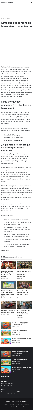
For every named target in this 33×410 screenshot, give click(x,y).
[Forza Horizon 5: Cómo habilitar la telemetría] (8, 305)
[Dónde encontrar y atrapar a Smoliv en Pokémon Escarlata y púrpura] (8, 285)
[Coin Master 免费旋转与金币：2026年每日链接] (6, 325)
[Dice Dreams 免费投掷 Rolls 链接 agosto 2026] (6, 341)
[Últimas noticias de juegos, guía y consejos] (8, 2)
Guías (8, 18)
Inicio (4, 18)
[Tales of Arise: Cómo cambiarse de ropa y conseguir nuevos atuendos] (24, 285)
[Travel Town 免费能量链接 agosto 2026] (6, 333)
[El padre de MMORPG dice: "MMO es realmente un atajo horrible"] (24, 305)
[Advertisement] (16, 10)
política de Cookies (20, 407)
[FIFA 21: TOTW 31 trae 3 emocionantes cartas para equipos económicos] (24, 265)
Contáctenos (19, 404)
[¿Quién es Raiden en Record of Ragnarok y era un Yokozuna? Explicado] (8, 265)
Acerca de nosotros (9, 404)
